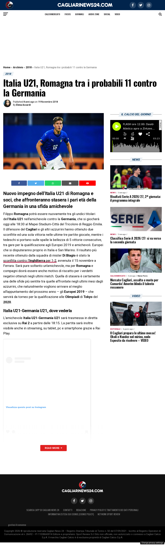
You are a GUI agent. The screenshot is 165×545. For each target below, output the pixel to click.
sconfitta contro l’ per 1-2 (29, 261)
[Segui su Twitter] (82, 501)
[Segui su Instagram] (91, 501)
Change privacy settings (152, 543)
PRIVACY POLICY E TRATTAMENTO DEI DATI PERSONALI (114, 510)
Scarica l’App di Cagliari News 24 (42, 510)
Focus (68, 14)
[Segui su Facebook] (74, 501)
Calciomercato (52, 14)
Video (117, 14)
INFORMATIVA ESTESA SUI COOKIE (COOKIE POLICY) (71, 514)
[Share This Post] (53, 183)
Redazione (81, 510)
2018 (29, 67)
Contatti (67, 510)
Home (6, 67)
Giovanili (79, 14)
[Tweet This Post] (36, 183)
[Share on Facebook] (19, 183)
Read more (52, 448)
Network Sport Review (109, 514)
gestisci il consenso (17, 524)
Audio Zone (93, 14)
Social (107, 14)
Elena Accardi (23, 105)
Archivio (18, 67)
